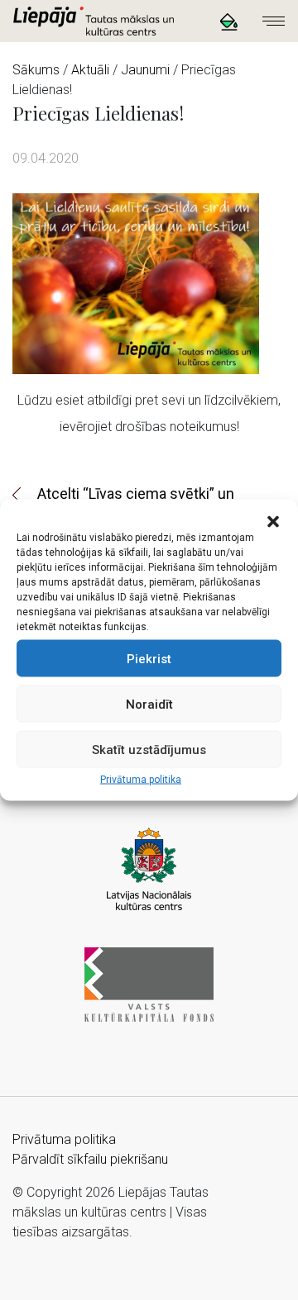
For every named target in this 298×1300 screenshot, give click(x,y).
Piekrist (149, 658)
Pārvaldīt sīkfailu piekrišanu (90, 1159)
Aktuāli (90, 70)
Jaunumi (145, 70)
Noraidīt (149, 703)
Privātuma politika (140, 779)
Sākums (36, 70)
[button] (273, 520)
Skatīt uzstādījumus (149, 749)
